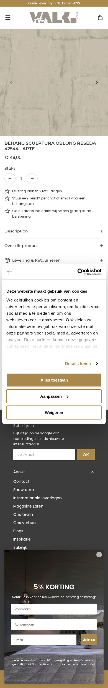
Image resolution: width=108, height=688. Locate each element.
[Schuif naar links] (11, 82)
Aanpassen (51, 396)
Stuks (10, 168)
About (19, 472)
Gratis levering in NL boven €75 (54, 3)
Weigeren (54, 412)
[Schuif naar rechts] (97, 82)
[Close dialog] (99, 554)
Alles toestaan (54, 380)
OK (86, 454)
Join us (89, 639)
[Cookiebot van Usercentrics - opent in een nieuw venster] (78, 271)
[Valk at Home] (54, 17)
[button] (7, 17)
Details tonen (78, 363)
